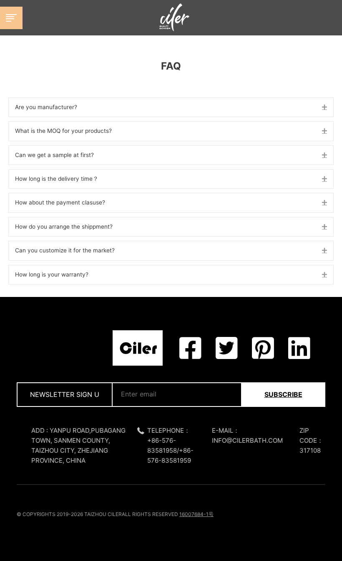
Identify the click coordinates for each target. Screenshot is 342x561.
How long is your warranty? (51, 274)
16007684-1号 (196, 514)
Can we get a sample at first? (54, 155)
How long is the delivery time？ (56, 178)
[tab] (171, 107)
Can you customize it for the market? (65, 250)
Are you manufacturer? (46, 107)
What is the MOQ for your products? (63, 130)
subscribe (283, 394)
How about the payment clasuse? (60, 202)
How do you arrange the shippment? (64, 226)
